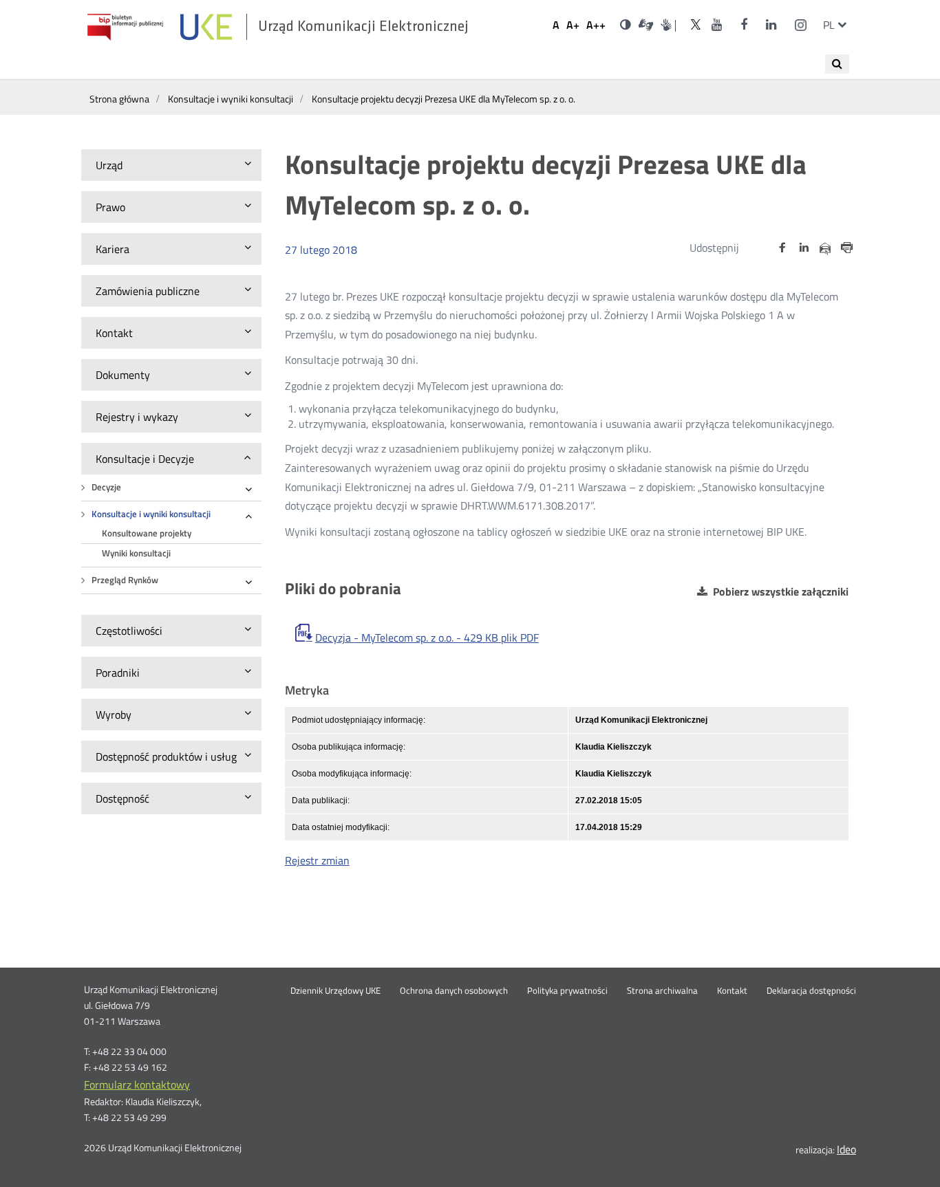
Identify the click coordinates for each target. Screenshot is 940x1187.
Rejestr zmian (317, 860)
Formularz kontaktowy (137, 1084)
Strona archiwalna (662, 991)
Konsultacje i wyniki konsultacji (151, 514)
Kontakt (732, 991)
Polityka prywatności (567, 991)
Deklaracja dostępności (811, 991)
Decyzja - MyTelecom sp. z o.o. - (427, 637)
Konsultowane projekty (146, 533)
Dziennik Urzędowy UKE (335, 991)
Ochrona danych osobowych (454, 991)
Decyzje (106, 487)
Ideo (846, 1149)
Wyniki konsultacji (136, 553)
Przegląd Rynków (125, 580)
